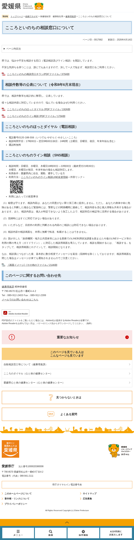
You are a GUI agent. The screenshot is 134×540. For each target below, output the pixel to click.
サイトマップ (89, 493)
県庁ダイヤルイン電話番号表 (67, 484)
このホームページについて (18, 493)
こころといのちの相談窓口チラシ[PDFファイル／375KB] (38, 74)
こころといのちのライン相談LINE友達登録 (44, 177)
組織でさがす (31, 16)
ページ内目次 (13, 48)
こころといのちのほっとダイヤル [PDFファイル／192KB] (38, 109)
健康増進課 (70, 16)
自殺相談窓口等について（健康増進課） (26, 364)
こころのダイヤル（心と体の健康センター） (28, 373)
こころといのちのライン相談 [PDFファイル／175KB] (36, 116)
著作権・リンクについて (17, 498)
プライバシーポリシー (16, 504)
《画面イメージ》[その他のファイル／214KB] (32, 265)
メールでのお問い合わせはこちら (20, 299)
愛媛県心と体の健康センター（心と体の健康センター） (34, 382)
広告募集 (87, 498)
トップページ (16, 16)
